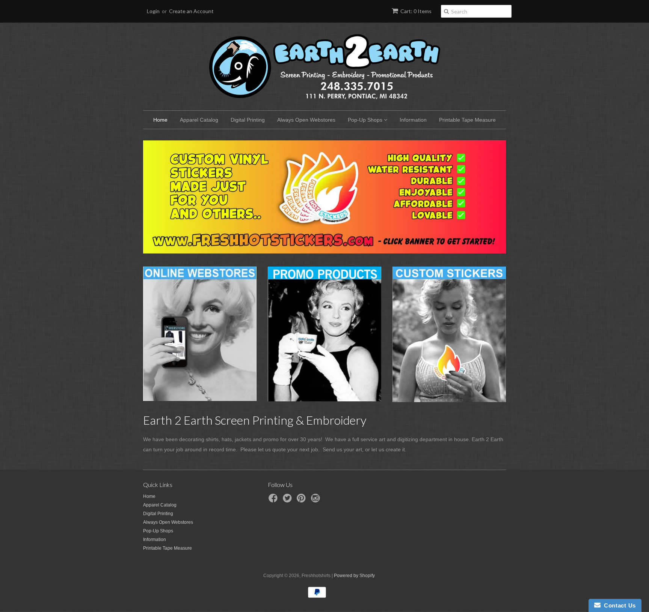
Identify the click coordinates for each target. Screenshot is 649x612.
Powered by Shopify (354, 575)
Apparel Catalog (199, 120)
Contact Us (618, 605)
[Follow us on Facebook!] (274, 500)
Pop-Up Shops (366, 120)
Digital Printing (248, 120)
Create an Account (191, 11)
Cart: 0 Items (416, 11)
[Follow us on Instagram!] (316, 500)
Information (413, 120)
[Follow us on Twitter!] (288, 500)
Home (160, 120)
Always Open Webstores (306, 120)
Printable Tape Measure (467, 120)
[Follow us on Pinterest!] (302, 500)
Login (153, 11)
